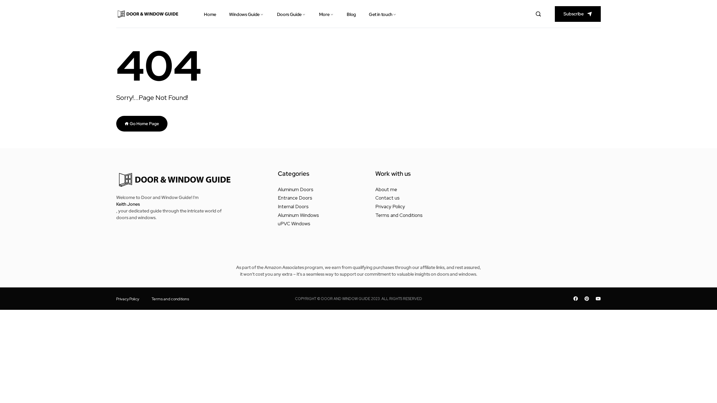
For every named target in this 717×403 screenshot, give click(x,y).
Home (210, 14)
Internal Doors (293, 206)
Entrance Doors (295, 198)
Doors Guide (289, 14)
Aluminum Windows (298, 215)
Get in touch (380, 14)
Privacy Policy (390, 206)
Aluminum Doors (295, 189)
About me (386, 189)
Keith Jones (128, 204)
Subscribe (574, 14)
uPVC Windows (294, 224)
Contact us (387, 198)
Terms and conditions (170, 299)
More (324, 14)
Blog (351, 14)
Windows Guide (244, 14)
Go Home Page (144, 123)
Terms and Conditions (399, 215)
